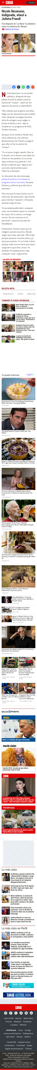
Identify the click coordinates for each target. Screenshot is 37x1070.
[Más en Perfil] (13, 711)
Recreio (20, 1037)
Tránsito (28, 1049)
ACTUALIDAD (6, 7)
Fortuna (9, 1021)
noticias (18, 717)
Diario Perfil (8, 1018)
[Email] (32, 87)
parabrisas (18, 808)
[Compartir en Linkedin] (28, 87)
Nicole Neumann (8, 294)
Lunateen (14, 1025)
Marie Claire (28, 1018)
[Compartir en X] (18, 87)
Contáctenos (10, 1045)
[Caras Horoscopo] (18, 997)
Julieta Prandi (31, 294)
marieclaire (18, 746)
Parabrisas (27, 1021)
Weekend (17, 1021)
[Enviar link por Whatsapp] (23, 87)
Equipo (29, 1045)
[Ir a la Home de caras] (9, 3)
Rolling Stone (28, 1033)
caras (18, 776)
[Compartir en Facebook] (13, 87)
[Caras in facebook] (10, 1013)
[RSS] (26, 1013)
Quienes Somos (24, 1042)
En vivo (31, 3)
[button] (18, 45)
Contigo (28, 1030)
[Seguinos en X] (15, 1013)
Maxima (28, 1037)
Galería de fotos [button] (12, 29)
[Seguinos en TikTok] (21, 1013)
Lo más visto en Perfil (14, 928)
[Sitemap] (31, 1013)
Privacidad (21, 1045)
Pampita (20, 294)
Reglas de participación (14, 1049)
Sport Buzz (10, 1037)
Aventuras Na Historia (12, 1033)
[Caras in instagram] (5, 1013)
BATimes (23, 1025)
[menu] (3, 3)
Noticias (18, 1018)
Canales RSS (11, 1042)
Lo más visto (9, 869)
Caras (20, 1030)
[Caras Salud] (18, 987)
